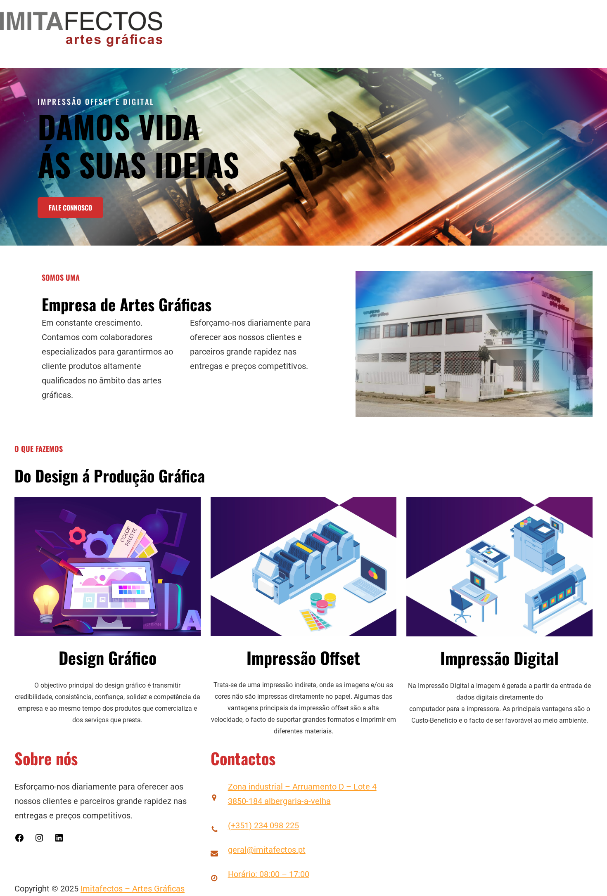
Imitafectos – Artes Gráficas (133, 889)
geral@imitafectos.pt (267, 850)
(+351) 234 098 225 (263, 825)
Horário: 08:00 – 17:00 (268, 874)
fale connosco (70, 208)
